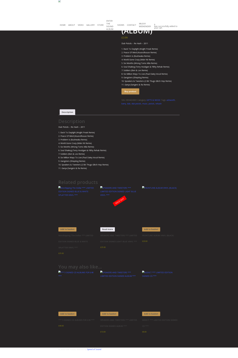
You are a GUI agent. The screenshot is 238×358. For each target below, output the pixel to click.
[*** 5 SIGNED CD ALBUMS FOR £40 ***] (77, 289)
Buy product (130, 91)
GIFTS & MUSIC (154, 100)
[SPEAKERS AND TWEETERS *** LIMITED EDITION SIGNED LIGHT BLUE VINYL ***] (119, 204)
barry (123, 103)
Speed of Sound (94, 349)
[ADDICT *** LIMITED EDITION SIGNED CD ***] (160, 289)
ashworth (171, 100)
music (145, 103)
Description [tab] (67, 112)
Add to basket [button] (67, 229)
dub (128, 103)
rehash (158, 103)
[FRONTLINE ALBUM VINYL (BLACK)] (160, 204)
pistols (151, 103)
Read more (107, 229)
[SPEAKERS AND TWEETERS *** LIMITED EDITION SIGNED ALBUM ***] (119, 289)
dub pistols (136, 103)
